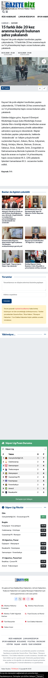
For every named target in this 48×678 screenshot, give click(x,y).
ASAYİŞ (24, 644)
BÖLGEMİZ (21, 642)
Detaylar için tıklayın (24, 499)
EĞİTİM (10, 644)
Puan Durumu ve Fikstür (36, 614)
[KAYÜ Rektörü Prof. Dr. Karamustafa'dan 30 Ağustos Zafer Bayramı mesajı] (35, 202)
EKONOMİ (41, 642)
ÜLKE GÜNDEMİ (34, 644)
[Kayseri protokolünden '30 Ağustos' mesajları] (35, 233)
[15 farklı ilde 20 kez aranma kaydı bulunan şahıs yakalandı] (24, 71)
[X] (20, 599)
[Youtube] (32, 599)
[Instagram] (28, 599)
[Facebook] (16, 599)
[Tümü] (45, 334)
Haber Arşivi (8, 627)
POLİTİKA (31, 642)
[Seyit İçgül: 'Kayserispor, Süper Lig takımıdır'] (12, 256)
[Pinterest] (24, 599)
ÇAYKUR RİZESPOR (26, 17)
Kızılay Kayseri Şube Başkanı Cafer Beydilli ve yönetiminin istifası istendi (35, 266)
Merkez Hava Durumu (36, 606)
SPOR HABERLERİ (9, 642)
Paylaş (6, 88)
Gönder (6, 301)
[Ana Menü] (7, 12)
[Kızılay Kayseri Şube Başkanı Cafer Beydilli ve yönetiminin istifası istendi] (35, 256)
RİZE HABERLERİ (9, 17)
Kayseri (14, 23)
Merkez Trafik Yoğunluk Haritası (11, 615)
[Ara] (3, 12)
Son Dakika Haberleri (34, 621)
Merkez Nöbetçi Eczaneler (8, 607)
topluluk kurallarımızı (22, 309)
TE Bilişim (14, 669)
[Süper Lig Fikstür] (45, 507)
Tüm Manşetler (9, 621)
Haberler (4, 23)
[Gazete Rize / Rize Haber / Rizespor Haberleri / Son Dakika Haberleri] (23, 5)
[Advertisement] (24, 364)
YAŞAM (17, 644)
